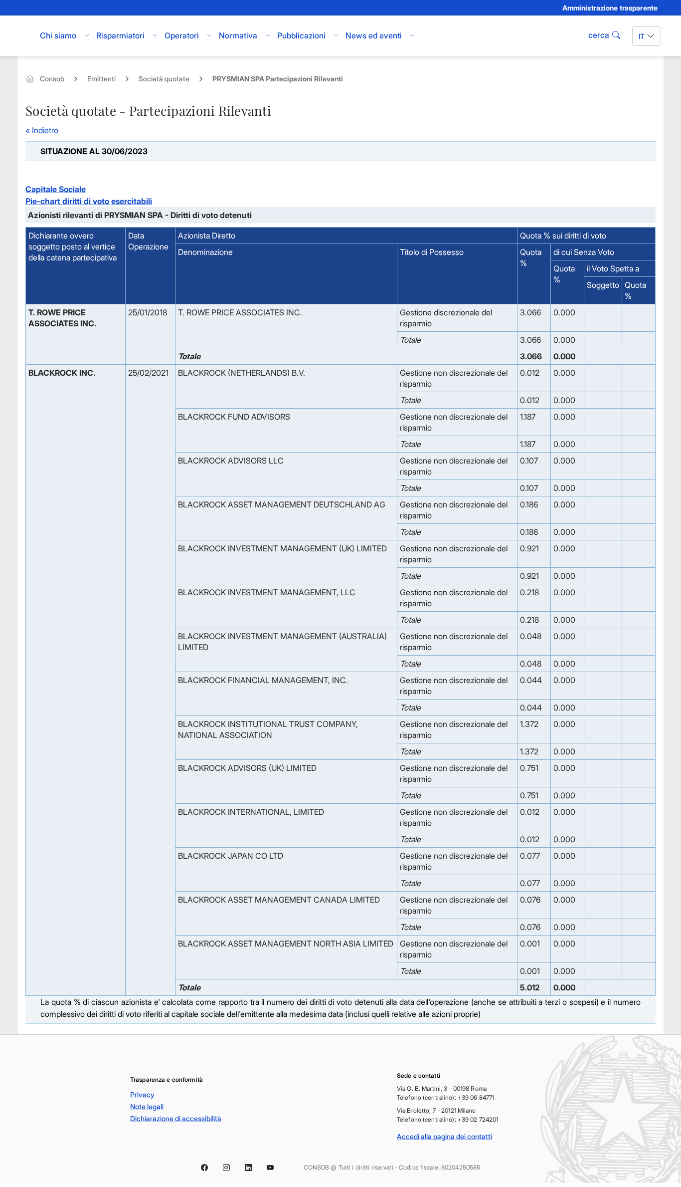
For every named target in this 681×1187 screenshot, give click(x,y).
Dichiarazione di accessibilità (175, 1118)
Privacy (142, 1094)
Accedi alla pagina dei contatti (444, 1136)
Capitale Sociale (55, 189)
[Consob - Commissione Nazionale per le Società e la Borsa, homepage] (25, 35)
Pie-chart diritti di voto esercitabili (88, 201)
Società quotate (164, 78)
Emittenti (101, 78)
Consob (52, 78)
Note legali (147, 1106)
